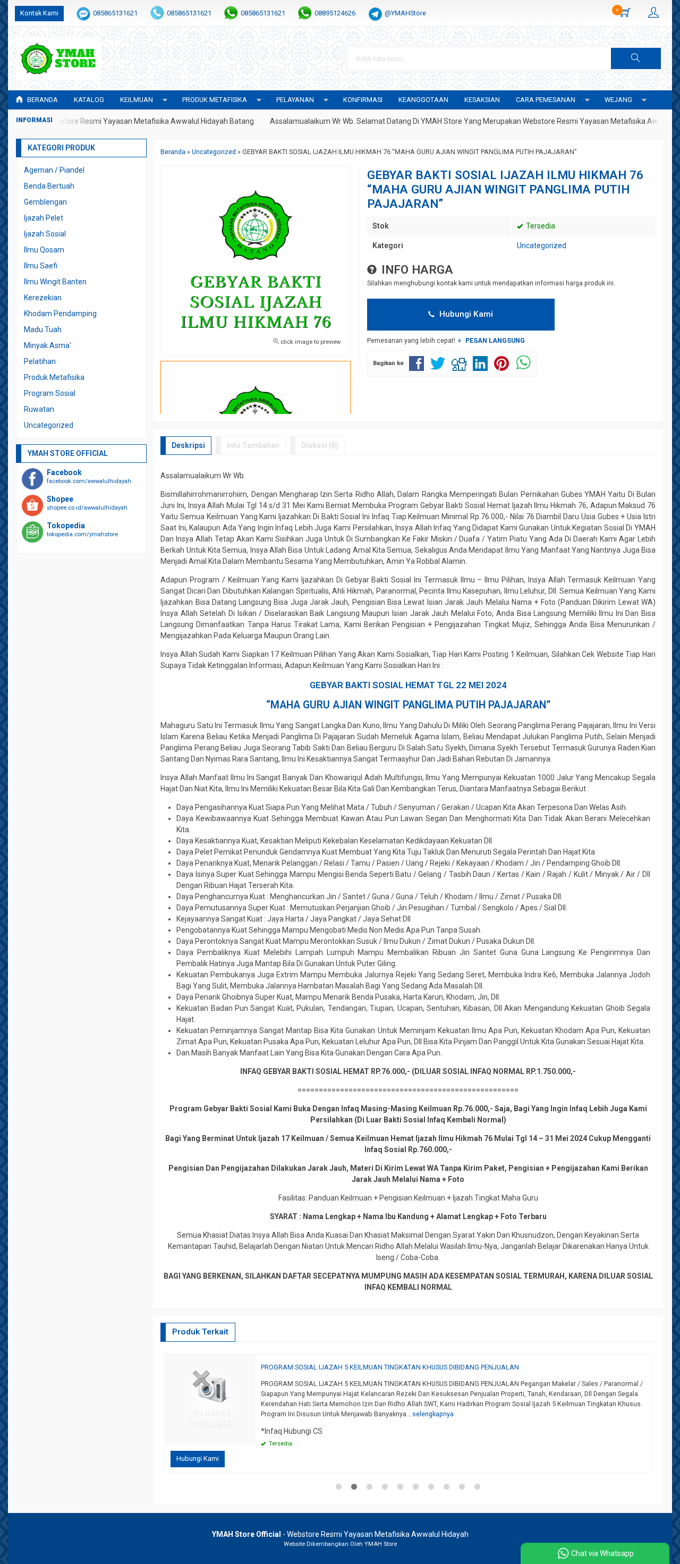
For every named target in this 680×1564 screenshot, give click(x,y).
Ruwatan (39, 409)
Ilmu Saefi (40, 265)
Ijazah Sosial (45, 234)
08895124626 (334, 13)
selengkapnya (477, 1404)
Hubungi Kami (465, 314)
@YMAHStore (405, 13)
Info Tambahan (253, 445)
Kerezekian (43, 297)
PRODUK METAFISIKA (214, 100)
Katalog (89, 100)
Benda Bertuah (49, 186)
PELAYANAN (295, 100)
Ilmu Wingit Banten (55, 281)
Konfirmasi (362, 100)
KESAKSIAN (482, 100)
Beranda (42, 100)
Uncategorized (541, 245)
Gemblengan (45, 202)
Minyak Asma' (47, 345)
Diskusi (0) (319, 445)
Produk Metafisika (54, 377)
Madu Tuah (43, 329)
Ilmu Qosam (44, 250)
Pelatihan (40, 361)
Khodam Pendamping (60, 313)
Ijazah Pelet (43, 218)
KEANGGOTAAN (423, 100)
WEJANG (618, 100)
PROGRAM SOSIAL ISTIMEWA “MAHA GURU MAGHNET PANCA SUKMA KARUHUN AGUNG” (325, 1367)
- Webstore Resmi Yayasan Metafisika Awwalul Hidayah (340, 1534)
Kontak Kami (39, 13)
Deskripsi (188, 445)
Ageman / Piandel (54, 170)
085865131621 (115, 13)
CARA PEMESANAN (545, 100)
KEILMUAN (136, 100)
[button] (636, 58)
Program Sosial (49, 393)
